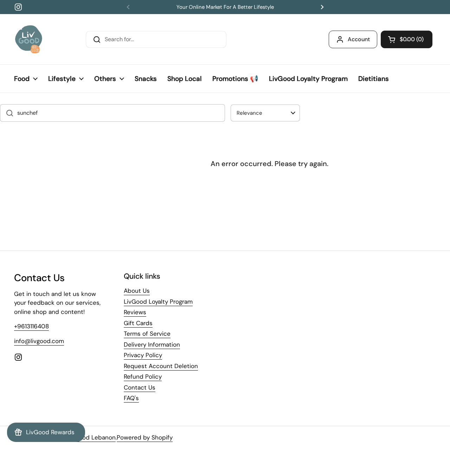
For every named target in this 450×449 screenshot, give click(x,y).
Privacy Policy (143, 355)
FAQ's (131, 398)
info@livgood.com (39, 341)
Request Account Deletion (161, 366)
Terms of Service (147, 333)
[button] (406, 39)
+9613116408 (31, 326)
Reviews (135, 312)
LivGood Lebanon (91, 437)
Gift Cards (138, 323)
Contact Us (139, 387)
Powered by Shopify (145, 437)
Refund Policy (143, 376)
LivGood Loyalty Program (158, 301)
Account (359, 39)
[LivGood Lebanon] (28, 39)
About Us (137, 291)
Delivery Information (152, 344)
